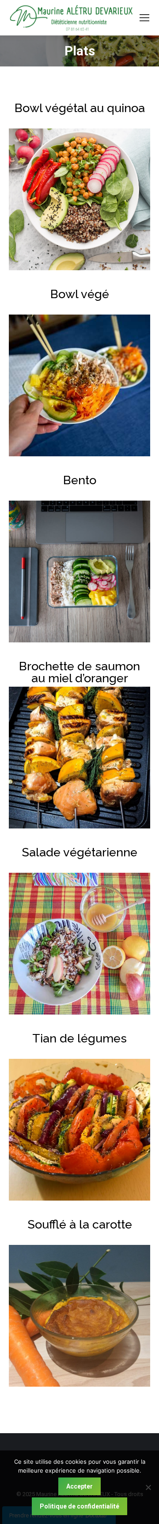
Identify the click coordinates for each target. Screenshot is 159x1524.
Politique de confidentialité (79, 1506)
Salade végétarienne (79, 852)
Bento (79, 480)
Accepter (79, 1486)
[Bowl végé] (79, 385)
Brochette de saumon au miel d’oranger (79, 672)
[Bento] (79, 571)
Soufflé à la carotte (79, 1224)
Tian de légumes (79, 1038)
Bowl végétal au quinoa (80, 108)
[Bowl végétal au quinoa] (79, 199)
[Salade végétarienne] (79, 944)
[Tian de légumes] (79, 1130)
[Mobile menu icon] (144, 17)
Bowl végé (79, 294)
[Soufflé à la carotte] (79, 1316)
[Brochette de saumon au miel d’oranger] (79, 757)
